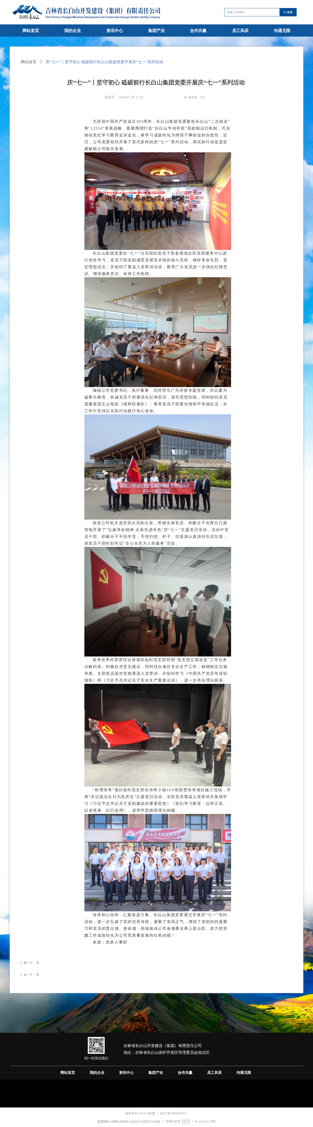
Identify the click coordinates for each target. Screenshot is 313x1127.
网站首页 (28, 62)
